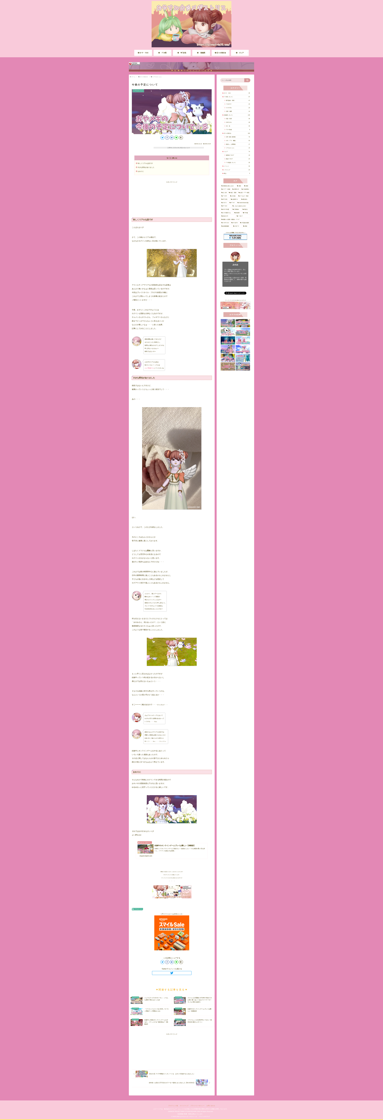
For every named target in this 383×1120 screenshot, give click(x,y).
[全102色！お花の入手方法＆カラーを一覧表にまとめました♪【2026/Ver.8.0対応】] (228, 323)
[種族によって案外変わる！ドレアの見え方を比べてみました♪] (228, 366)
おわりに (141, 171)
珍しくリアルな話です (145, 163)
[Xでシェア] (162, 138)
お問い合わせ (211, 1105)
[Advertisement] (172, 198)
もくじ (169, 158)
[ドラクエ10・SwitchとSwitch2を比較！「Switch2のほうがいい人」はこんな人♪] (243, 323)
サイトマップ (184, 1105)
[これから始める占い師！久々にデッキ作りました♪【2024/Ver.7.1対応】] (228, 340)
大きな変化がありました (146, 167)
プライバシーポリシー (197, 1105)
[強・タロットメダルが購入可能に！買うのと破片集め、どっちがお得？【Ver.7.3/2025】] (243, 340)
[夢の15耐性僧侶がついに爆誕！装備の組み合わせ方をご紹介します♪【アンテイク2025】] (243, 358)
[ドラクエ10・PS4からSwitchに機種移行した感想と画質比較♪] (228, 358)
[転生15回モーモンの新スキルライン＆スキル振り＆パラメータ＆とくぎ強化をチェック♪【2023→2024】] (228, 332)
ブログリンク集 (173, 1105)
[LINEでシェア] (176, 138)
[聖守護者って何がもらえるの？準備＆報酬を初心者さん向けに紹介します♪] (243, 349)
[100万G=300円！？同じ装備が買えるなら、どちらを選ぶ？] (243, 366)
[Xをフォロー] (172, 973)
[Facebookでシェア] (167, 138)
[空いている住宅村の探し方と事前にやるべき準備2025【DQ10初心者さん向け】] (243, 332)
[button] (181, 138)
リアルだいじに (138, 909)
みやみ (235, 265)
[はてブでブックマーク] (172, 138)
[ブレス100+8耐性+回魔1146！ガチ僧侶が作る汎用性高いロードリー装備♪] (228, 349)
